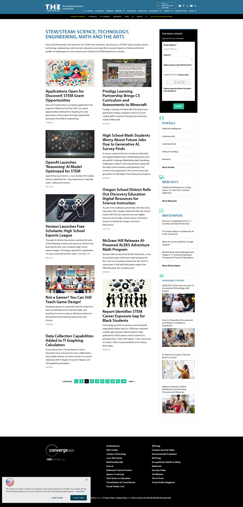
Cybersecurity (168, 136)
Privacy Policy (183, 74)
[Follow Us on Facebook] (184, 5)
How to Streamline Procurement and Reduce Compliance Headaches (177, 323)
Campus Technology (116, 454)
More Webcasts (169, 200)
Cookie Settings (57, 498)
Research (131, 11)
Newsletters (181, 11)
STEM (127, 16)
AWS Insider (112, 449)
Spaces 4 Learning (115, 474)
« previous (67, 381)
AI (133, 16)
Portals (168, 123)
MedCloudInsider (114, 462)
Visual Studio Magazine (163, 482)
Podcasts (142, 11)
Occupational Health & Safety (166, 462)
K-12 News (88, 11)
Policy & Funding (170, 151)
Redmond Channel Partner (119, 470)
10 (123, 381)
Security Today (159, 470)
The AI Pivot (158, 478)
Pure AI (109, 466)
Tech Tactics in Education (118, 478)
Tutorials (92, 16)
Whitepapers (172, 215)
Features (99, 11)
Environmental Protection (164, 454)
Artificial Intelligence (171, 128)
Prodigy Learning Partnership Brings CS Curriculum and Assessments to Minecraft (125, 98)
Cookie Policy (121, 498)
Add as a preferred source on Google (167, 5)
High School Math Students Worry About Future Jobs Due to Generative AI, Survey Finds (126, 142)
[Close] (86, 479)
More (191, 11)
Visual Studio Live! (115, 486)
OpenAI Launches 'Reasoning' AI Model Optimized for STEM (64, 166)
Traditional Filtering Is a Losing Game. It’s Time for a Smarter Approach (176, 190)
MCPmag (156, 458)
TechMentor (157, 474)
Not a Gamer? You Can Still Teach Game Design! (69, 299)
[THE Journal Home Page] (64, 7)
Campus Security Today (163, 449)
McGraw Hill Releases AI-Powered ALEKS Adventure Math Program (126, 245)
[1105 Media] (61, 473)
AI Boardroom (113, 445)
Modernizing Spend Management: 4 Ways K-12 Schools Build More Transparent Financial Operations (178, 255)
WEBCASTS (170, 182)
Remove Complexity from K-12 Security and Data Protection (176, 222)
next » (132, 381)
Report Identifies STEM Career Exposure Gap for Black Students (124, 316)
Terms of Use (137, 498)
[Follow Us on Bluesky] (180, 6)
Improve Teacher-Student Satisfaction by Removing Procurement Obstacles (174, 389)
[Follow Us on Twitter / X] (187, 6)
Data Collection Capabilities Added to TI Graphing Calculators (70, 340)
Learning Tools (169, 143)
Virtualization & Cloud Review (120, 482)
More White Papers (171, 265)
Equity (140, 16)
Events (167, 11)
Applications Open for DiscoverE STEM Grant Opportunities (65, 95)
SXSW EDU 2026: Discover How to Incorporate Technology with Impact (178, 288)
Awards (118, 11)
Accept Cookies (78, 498)
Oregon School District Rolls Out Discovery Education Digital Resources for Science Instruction (127, 196)
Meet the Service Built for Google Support (177, 243)
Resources (154, 11)
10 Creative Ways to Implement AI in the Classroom (178, 233)
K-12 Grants (105, 16)
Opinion (109, 11)
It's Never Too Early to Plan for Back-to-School (176, 356)
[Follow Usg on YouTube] (191, 6)
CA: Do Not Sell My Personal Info (157, 498)
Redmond (156, 466)
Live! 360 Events (114, 458)
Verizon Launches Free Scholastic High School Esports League (65, 231)
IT (146, 16)
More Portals (168, 167)
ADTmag (156, 445)
